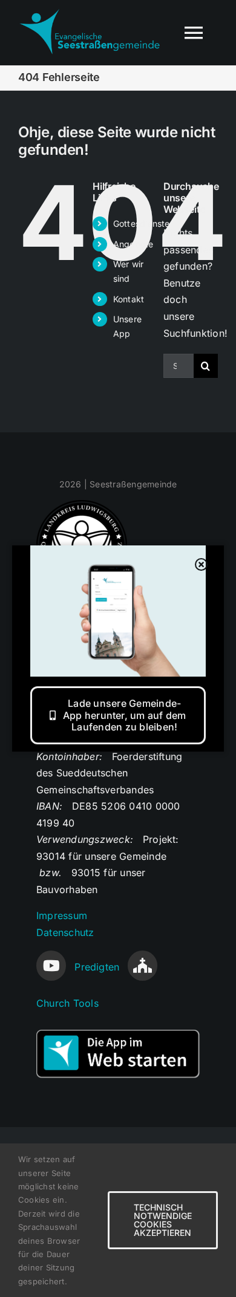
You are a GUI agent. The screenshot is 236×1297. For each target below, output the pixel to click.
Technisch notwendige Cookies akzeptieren (163, 1220)
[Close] (201, 564)
